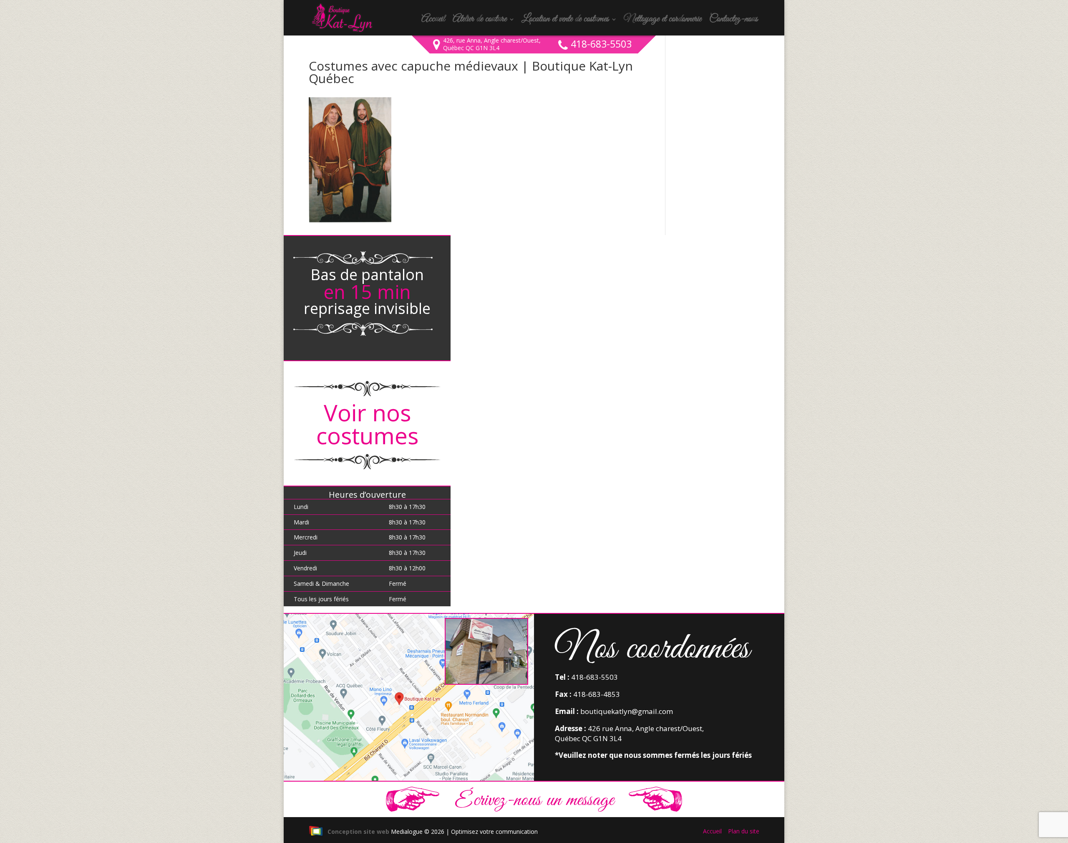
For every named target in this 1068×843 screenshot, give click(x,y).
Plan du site (743, 831)
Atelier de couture (479, 20)
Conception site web (358, 831)
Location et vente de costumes (565, 20)
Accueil (433, 20)
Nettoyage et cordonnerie (662, 20)
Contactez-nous (733, 20)
